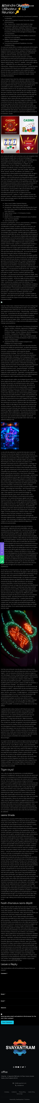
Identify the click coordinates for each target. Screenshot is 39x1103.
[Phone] (2, 562)
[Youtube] (18, 1067)
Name (3, 994)
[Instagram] (21, 1067)
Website (3, 1008)
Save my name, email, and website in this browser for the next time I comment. (18, 1017)
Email (3, 1001)
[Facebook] (16, 1067)
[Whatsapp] (14, 1067)
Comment (4, 973)
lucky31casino (16, 959)
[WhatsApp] (2, 557)
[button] (8, 5)
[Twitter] (23, 1067)
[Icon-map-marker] (25, 1067)
